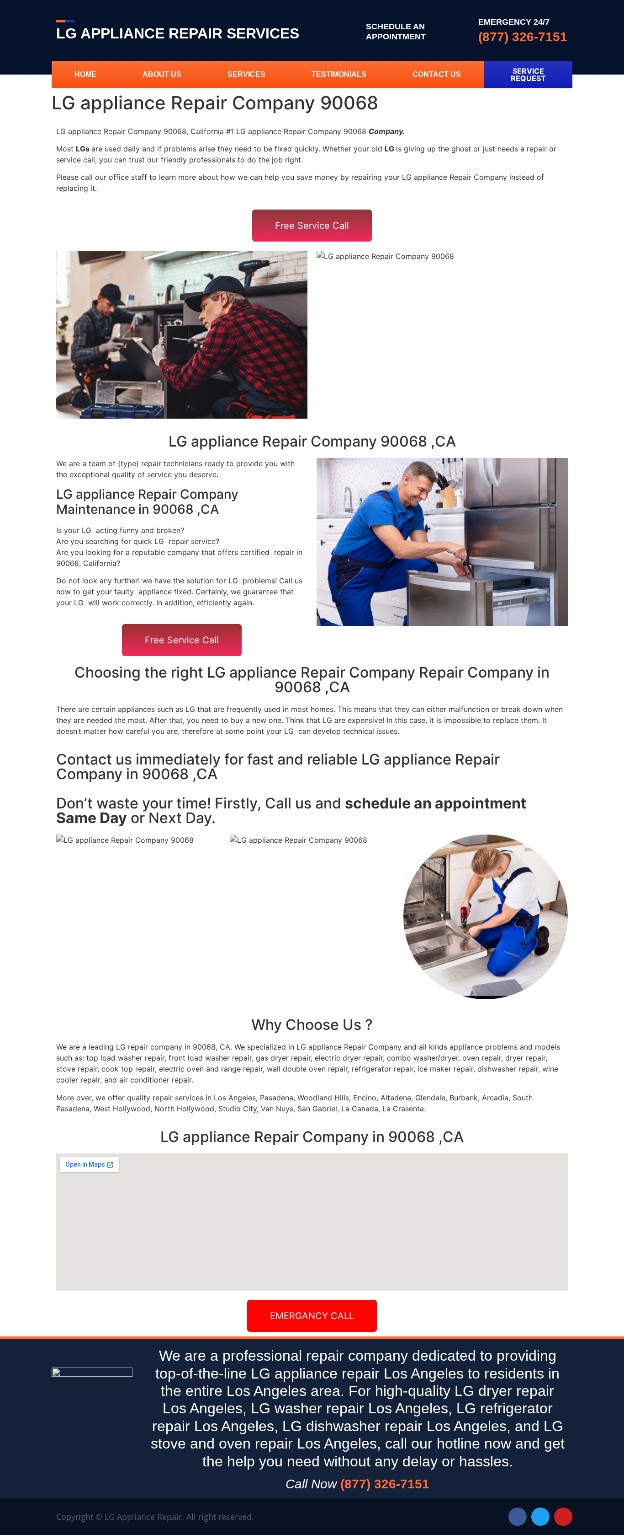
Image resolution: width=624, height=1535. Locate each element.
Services (246, 74)
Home (85, 74)
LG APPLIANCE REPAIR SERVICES (177, 33)
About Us (162, 74)
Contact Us (436, 74)
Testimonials (339, 74)
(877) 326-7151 (522, 37)
